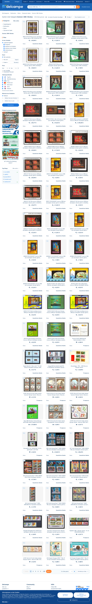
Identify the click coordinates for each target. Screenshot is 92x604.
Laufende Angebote (8, 42)
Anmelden (7, 1)
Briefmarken (6, 26)
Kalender (29, 588)
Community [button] (38, 1)
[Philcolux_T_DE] (10, 154)
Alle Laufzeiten (7, 57)
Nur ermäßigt (7, 70)
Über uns (4, 586)
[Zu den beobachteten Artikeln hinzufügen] (41, 22)
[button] (74, 6)
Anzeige (69, 17)
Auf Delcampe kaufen (56, 588)
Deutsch (87, 1)
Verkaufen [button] (31, 1)
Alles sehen (16, 20)
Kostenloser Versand (8, 72)
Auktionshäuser (8, 50)
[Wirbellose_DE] (10, 118)
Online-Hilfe (53, 586)
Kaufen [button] (25, 1)
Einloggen (17, 1)
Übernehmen (11, 105)
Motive (5, 28)
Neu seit (6, 59)
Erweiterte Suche (86, 6)
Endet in (5, 62)
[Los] (74, 571)
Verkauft (6, 52)
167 (44, 571)
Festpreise (7, 44)
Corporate (4, 588)
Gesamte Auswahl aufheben (7, 90)
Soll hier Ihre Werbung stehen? (11, 162)
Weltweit (6, 95)
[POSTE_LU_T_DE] (10, 141)
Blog (28, 586)
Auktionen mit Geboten (10, 46)
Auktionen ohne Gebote (10, 48)
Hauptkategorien (7, 24)
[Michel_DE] (10, 129)
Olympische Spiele (7, 30)
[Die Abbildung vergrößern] (32, 27)
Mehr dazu (4, 601)
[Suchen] (78, 6)
